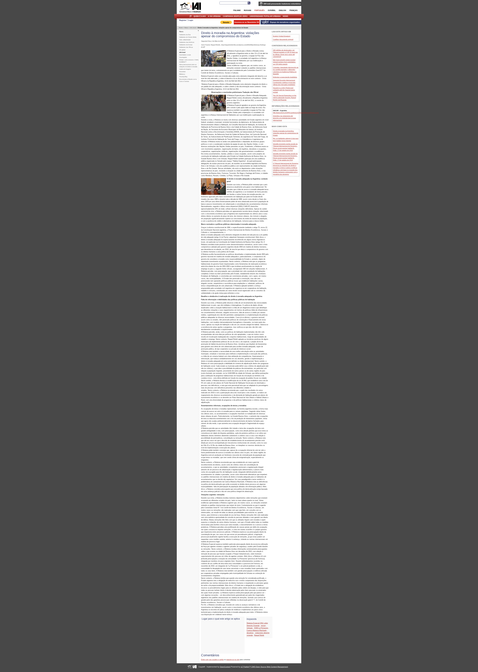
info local (193, 27)
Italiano (237, 10)
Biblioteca (182, 74)
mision (263, 626)
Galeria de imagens (185, 69)
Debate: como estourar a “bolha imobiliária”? (188, 61)
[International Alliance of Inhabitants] (190, 7)
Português (259, 10)
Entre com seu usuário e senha (212, 660)
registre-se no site (232, 660)
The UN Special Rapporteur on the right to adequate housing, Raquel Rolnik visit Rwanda (284, 98)
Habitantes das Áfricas (186, 47)
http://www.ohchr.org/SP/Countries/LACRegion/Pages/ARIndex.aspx (296, 112)
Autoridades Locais (185, 55)
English (282, 10)
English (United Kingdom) (281, 36)
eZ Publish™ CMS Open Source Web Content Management (264, 667)
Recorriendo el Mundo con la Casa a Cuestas (188, 80)
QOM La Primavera (261, 628)
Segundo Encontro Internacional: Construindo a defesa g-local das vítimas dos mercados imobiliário (284, 82)
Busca (249, 3)
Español (272, 10)
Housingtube (183, 57)
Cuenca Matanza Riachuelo (257, 630)
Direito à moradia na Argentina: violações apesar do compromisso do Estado (285, 133)
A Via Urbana (214, 16)
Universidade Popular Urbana (265, 16)
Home (190, 16)
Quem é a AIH (200, 16)
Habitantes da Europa (185, 44)
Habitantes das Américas (186, 42)
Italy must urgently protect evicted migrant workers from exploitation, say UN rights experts (284, 62)
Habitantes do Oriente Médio (187, 37)
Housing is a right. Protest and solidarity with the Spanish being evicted (284, 90)
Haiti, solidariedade (185, 39)
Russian (247, 10)
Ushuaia (250, 628)
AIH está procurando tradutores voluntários (282, 4)
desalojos (250, 633)
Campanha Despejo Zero (235, 16)
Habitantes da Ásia (185, 34)
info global (182, 50)
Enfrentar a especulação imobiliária (285, 77)
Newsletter (182, 71)
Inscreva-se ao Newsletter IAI (246, 22)
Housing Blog (183, 76)
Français (293, 10)
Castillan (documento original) (283, 39)
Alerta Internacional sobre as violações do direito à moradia (188, 65)
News (285, 16)
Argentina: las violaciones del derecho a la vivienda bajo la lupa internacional (284, 118)
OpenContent (225, 667)
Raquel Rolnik (259, 635)
